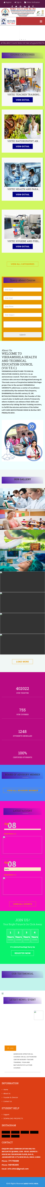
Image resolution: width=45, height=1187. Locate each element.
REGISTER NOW (22, 953)
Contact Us (7, 1101)
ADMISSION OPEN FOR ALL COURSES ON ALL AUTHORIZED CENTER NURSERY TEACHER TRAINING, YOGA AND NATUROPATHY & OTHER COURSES (25, 1047)
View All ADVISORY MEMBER (22, 790)
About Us (6, 1093)
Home (5, 1089)
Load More (22, 661)
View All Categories (22, 264)
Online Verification (33, 2)
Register (9, 2)
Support (6, 1114)
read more (9, 834)
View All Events (22, 904)
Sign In (19, 2)
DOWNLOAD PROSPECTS (13, 1118)
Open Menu (41, 21)
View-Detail (23, 99)
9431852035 (13, 1165)
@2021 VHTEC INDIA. (31, 1184)
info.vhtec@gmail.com (18, 1168)
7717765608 (13, 1161)
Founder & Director (10, 1097)
